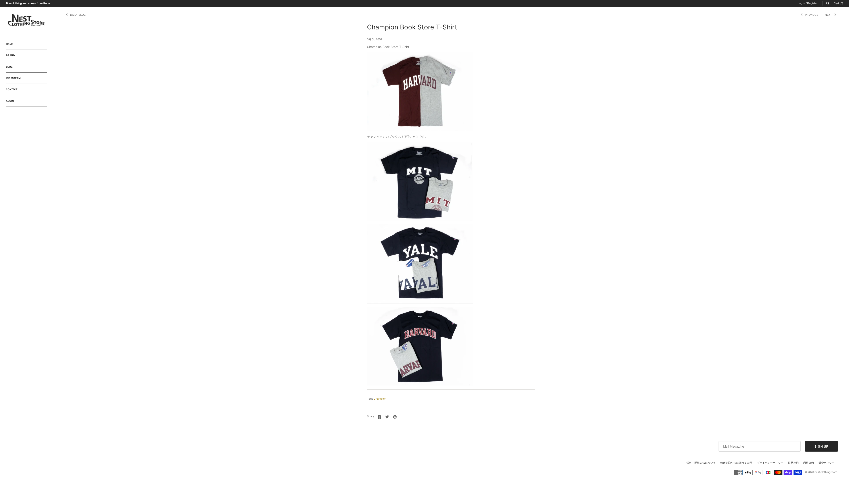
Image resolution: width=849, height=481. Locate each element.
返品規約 (793, 462)
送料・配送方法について (701, 462)
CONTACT (11, 89)
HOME (9, 44)
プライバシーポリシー (770, 462)
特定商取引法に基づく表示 (736, 462)
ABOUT (10, 100)
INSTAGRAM (13, 78)
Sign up (821, 446)
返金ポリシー (826, 462)
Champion (380, 398)
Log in (801, 3)
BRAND (10, 55)
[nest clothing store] (26, 20)
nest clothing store (826, 472)
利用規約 (808, 462)
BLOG (9, 66)
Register (812, 3)
